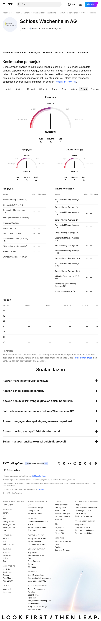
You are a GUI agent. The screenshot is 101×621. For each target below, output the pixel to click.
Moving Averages (63, 188)
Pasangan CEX (9, 524)
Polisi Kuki (32, 598)
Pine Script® (8, 581)
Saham (6, 513)
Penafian (31, 592)
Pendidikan (59, 530)
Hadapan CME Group (37, 538)
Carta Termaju (81, 513)
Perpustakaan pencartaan (86, 507)
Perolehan (7, 555)
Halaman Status (34, 609)
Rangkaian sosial (62, 505)
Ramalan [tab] (71, 52)
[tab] (8, 89)
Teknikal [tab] (59, 52)
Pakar (57, 544)
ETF (4, 516)
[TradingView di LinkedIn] (80, 463)
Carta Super (8, 505)
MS (73, 4)
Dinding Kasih (60, 507)
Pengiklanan (80, 524)
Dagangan (59, 527)
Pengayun (8, 188)
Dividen (6, 558)
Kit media (32, 567)
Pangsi (6, 300)
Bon (4, 519)
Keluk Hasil (7, 572)
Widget (78, 505)
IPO (4, 561)
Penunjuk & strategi (63, 541)
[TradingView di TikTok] (90, 463)
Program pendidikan (83, 533)
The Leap (32, 530)
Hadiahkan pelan (35, 513)
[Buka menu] (3, 4)
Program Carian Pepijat (38, 606)
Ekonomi (6, 552)
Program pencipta (62, 513)
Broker (30, 524)
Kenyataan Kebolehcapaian (39, 601)
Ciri (29, 505)
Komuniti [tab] (47, 52)
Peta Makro (7, 578)
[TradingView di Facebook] (64, 463)
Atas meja (7, 592)
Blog (30, 558)
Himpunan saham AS (37, 544)
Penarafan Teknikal (65, 81)
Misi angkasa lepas (36, 555)
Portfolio (6, 569)
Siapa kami (32, 552)
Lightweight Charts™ (83, 510)
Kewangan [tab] (34, 52)
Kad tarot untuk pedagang (39, 578)
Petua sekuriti (33, 603)
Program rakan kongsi (84, 530)
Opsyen (6, 575)
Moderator (59, 519)
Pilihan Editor (60, 533)
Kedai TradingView (36, 575)
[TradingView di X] (59, 463)
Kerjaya (31, 564)
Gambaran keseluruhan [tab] (14, 52)
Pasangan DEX (9, 527)
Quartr (41, 489)
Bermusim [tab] (83, 52)
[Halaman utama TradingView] (13, 463)
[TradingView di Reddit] (96, 463)
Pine (4, 530)
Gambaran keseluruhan (38, 521)
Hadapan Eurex (34, 541)
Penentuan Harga (35, 507)
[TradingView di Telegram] (85, 463)
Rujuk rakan (60, 510)
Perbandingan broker (37, 527)
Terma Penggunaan (82, 357)
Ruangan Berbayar (63, 550)
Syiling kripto (8, 521)
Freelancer (59, 547)
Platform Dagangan (83, 516)
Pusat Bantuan (34, 561)
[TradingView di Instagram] (75, 463)
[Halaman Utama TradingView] (10, 4)
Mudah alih (7, 589)
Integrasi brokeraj (82, 527)
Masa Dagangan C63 (37, 581)
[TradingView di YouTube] (69, 463)
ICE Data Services (39, 476)
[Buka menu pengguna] (80, 4)
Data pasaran (33, 510)
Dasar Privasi (33, 595)
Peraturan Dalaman (63, 516)
